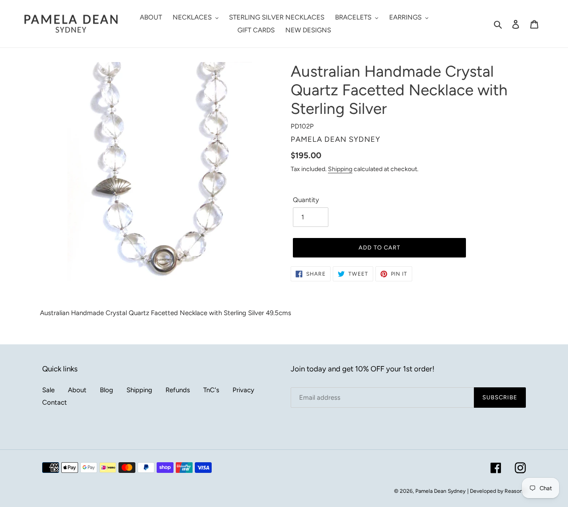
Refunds (178, 390)
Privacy (243, 390)
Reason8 (515, 491)
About (77, 390)
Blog (106, 390)
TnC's (211, 390)
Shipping (340, 168)
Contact (54, 402)
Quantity (306, 200)
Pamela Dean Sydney (440, 491)
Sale (48, 390)
